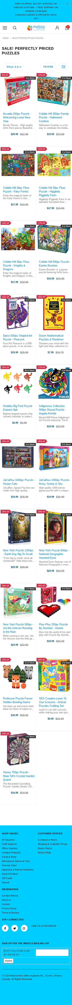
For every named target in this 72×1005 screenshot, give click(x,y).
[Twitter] (14, 928)
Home (6, 38)
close (67, 3)
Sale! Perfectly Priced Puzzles (27, 38)
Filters (48, 67)
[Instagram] (24, 928)
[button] (64, 66)
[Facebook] (5, 928)
